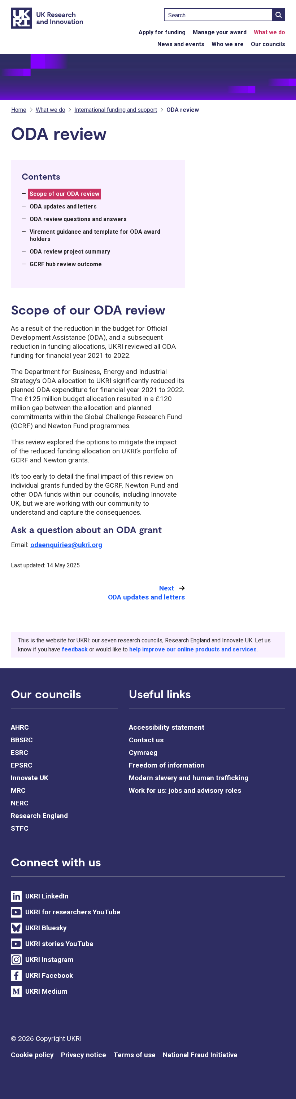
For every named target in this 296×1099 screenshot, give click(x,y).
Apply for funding (162, 32)
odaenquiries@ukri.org (66, 545)
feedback (75, 649)
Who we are (228, 44)
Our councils (268, 44)
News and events (180, 44)
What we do (269, 32)
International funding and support (115, 109)
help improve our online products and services (193, 649)
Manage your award (220, 32)
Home (18, 109)
